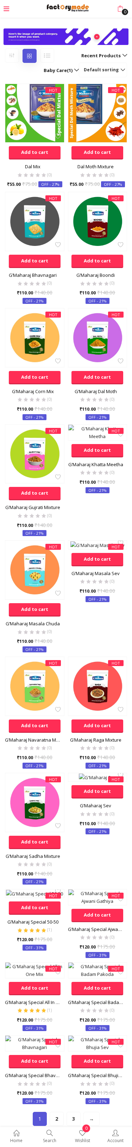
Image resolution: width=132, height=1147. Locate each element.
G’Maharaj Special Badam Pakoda (97, 1002)
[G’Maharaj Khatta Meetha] (97, 432)
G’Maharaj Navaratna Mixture (34, 740)
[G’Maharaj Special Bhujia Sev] (97, 1043)
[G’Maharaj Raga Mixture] (97, 686)
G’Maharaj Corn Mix (33, 391)
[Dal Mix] (34, 113)
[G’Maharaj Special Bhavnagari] (34, 1043)
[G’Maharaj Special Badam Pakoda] (97, 969)
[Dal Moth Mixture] (97, 113)
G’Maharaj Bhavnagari (33, 275)
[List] (47, 55)
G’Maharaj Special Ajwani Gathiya (97, 929)
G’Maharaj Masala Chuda (33, 623)
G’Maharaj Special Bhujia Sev (97, 1075)
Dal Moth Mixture (95, 166)
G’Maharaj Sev (95, 805)
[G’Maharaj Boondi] (97, 221)
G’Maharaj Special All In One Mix (34, 1002)
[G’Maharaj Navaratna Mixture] (34, 686)
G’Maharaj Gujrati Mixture (32, 507)
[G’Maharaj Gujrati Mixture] (34, 453)
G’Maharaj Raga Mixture (95, 740)
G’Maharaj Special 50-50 (32, 922)
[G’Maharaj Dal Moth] (97, 337)
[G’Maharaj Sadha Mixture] (34, 802)
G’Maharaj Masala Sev (95, 573)
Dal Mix (32, 166)
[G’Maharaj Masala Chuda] (34, 569)
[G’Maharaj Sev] (97, 777)
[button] (120, 9)
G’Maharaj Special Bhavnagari (34, 1075)
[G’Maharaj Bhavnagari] (34, 221)
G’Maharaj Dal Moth (96, 391)
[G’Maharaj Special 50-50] (34, 893)
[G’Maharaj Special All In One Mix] (34, 969)
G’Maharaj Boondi (95, 275)
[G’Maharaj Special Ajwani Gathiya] (97, 896)
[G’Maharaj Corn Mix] (34, 337)
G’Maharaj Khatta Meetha (95, 464)
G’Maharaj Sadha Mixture (33, 856)
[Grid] (30, 56)
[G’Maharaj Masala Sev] (97, 544)
